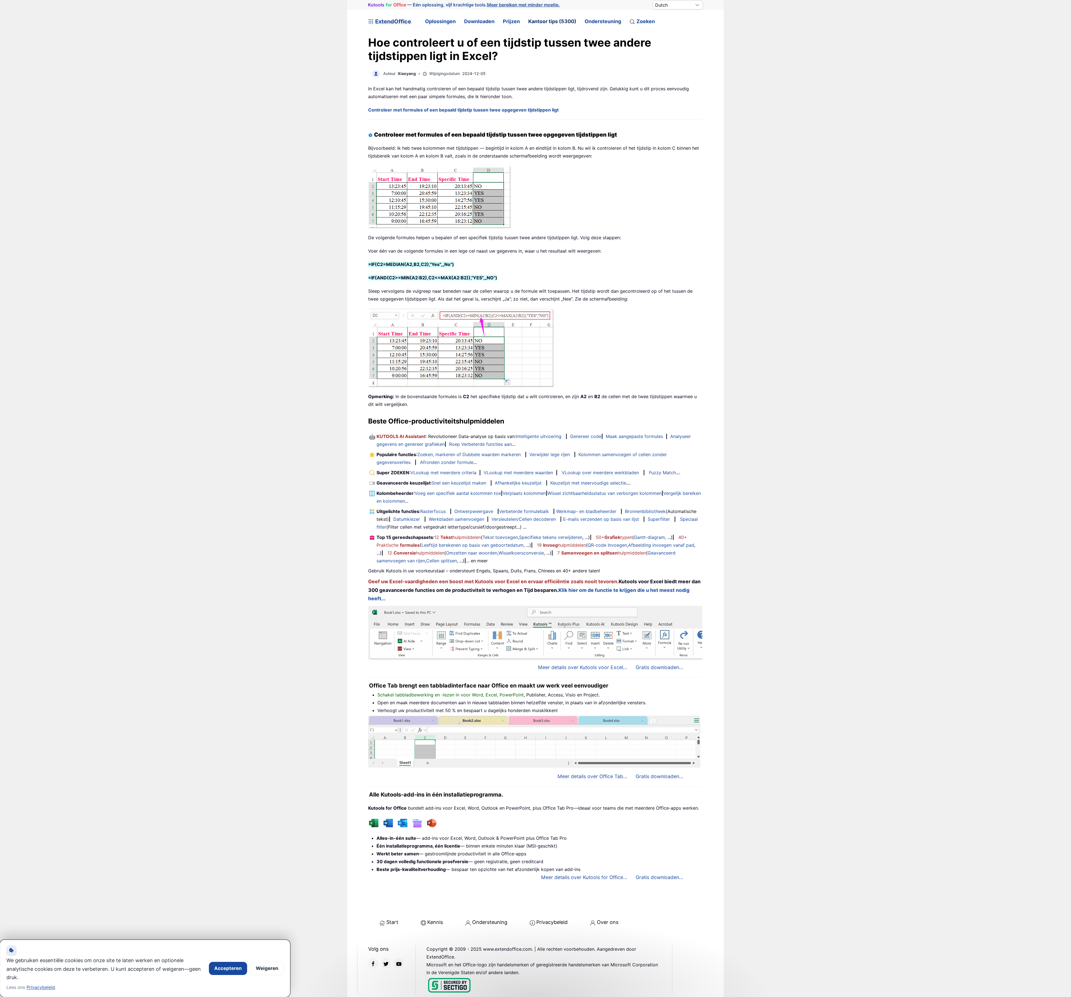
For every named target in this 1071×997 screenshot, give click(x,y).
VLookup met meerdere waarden (518, 472)
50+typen (614, 537)
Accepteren (228, 968)
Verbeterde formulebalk (524, 511)
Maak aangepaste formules (634, 436)
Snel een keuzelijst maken (459, 483)
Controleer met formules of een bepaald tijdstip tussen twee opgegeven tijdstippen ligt (463, 110)
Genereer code (585, 436)
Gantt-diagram (649, 537)
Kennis (435, 922)
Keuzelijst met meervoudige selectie (588, 483)
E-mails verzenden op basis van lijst (601, 519)
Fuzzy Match (662, 472)
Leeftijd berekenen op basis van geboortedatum (472, 545)
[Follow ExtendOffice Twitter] (386, 963)
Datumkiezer (406, 519)
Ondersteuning (603, 21)
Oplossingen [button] (440, 21)
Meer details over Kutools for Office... (584, 877)
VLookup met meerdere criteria (443, 472)
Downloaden (479, 21)
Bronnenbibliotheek (645, 511)
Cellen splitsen (441, 560)
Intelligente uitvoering (538, 436)
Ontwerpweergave (473, 511)
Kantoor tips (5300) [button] (552, 21)
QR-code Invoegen (607, 545)
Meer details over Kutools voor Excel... (582, 667)
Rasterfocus (433, 511)
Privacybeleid (552, 922)
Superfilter (659, 519)
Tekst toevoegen (500, 537)
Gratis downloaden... (659, 667)
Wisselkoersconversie (521, 553)
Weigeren (267, 968)
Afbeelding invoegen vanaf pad (661, 545)
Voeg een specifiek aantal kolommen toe (458, 493)
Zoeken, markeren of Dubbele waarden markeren (469, 454)
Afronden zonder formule (446, 462)
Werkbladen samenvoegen (456, 519)
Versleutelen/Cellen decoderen (523, 519)
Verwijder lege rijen (549, 454)
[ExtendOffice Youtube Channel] (399, 963)
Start (392, 922)
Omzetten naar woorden (471, 553)
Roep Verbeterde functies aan (480, 444)
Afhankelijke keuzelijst (518, 483)
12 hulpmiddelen (457, 537)
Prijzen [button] (511, 21)
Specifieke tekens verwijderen (550, 537)
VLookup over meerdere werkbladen (600, 472)
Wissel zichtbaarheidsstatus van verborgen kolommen (604, 493)
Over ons (607, 922)
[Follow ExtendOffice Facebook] (373, 963)
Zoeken (645, 21)
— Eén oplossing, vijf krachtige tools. (464, 5)
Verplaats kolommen (524, 493)
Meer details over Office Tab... (592, 776)
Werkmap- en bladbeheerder (586, 511)
